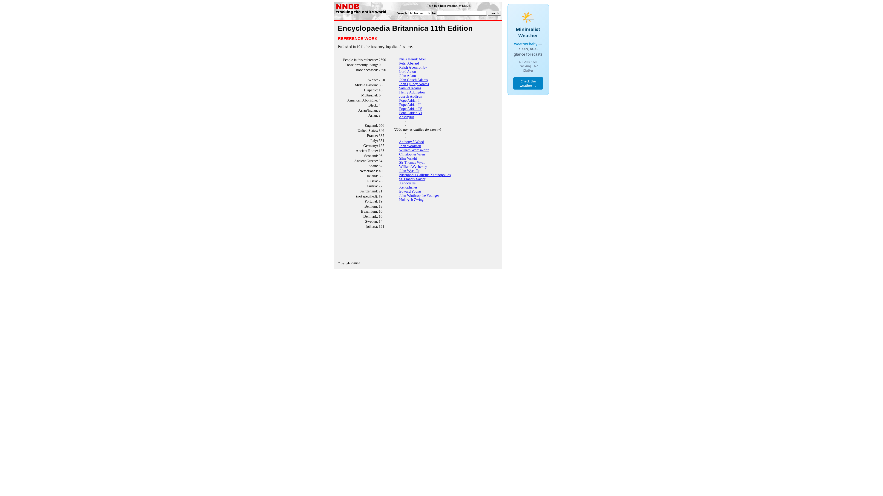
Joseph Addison (410, 96)
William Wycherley (413, 167)
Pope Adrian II (410, 105)
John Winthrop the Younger (419, 195)
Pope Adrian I (409, 100)
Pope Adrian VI (410, 113)
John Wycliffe (409, 171)
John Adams (408, 76)
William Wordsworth (414, 150)
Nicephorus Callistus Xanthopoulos (425, 175)
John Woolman (410, 146)
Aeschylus (406, 117)
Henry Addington (412, 92)
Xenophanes (408, 187)
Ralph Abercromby (413, 67)
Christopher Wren (412, 154)
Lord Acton (407, 71)
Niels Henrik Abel (412, 59)
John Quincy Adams (414, 84)
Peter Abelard (409, 63)
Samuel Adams (410, 88)
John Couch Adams (413, 80)
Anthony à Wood (411, 142)
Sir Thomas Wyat (411, 162)
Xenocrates (407, 183)
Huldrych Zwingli (412, 200)
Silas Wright (408, 158)
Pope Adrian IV (410, 109)
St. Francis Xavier (412, 179)
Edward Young (410, 191)
